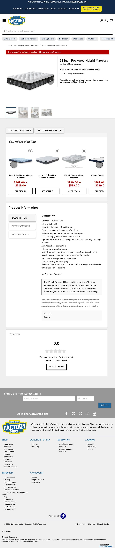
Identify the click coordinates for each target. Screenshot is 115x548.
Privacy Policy (81, 524)
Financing (43, 9)
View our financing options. (90, 69)
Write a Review (56, 367)
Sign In (34, 477)
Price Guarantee (10, 487)
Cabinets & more (28, 39)
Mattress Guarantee (11, 490)
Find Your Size (20, 234)
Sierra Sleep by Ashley (72, 64)
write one (62, 360)
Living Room (10, 39)
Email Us (62, 447)
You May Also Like (19, 130)
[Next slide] (99, 164)
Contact (62, 9)
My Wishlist (35, 482)
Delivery (7, 480)
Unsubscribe (8, 499)
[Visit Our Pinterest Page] (73, 414)
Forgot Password (37, 480)
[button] (4, 20)
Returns (34, 444)
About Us (18, 9)
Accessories (8, 457)
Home (8, 45)
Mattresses (78, 39)
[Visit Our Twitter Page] (80, 414)
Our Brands (8, 464)
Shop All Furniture (11, 467)
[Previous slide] (13, 164)
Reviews (62, 452)
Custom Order (9, 485)
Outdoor (92, 39)
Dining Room (48, 39)
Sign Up (105, 405)
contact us (75, 291)
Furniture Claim (10, 504)
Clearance (8, 459)
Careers (90, 449)
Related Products (49, 130)
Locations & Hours (66, 444)
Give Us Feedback (66, 449)
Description (19, 218)
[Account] (106, 20)
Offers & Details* (103, 524)
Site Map (91, 524)
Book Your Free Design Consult (91, 9)
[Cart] (111, 20)
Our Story (90, 444)
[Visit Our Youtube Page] (94, 414)
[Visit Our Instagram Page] (87, 414)
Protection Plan (10, 482)
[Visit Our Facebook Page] (66, 414)
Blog (53, 9)
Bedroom (63, 39)
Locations (30, 9)
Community (91, 447)
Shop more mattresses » (50, 52)
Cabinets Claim (9, 509)
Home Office (9, 452)
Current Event (9, 477)
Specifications (21, 226)
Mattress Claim (9, 502)
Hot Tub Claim (9, 507)
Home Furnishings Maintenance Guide (15, 493)
